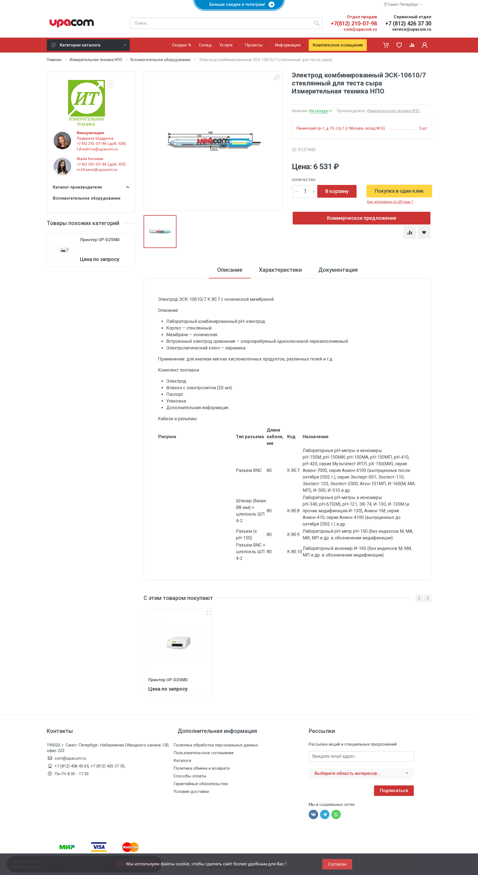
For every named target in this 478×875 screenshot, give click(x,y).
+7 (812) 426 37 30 (408, 23)
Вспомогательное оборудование (161, 60)
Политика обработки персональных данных (215, 745)
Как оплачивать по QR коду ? (390, 202)
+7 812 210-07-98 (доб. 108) (101, 143)
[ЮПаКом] (72, 23)
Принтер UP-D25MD (100, 239)
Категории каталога (80, 45)
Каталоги (182, 760)
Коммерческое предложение (361, 218)
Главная (54, 60)
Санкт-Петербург (403, 4)
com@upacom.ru (360, 29)
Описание (229, 270)
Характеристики (280, 270)
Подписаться (394, 790)
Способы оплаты (189, 776)
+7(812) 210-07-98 (354, 23)
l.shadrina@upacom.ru (97, 149)
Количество (303, 180)
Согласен (337, 864)
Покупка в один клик (399, 191)
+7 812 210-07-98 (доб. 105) (101, 164)
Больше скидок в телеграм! (239, 4)
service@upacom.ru (411, 29)
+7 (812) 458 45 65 (71, 766)
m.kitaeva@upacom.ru (97, 169)
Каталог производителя (77, 187)
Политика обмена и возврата (201, 768)
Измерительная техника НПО (96, 60)
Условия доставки (191, 791)
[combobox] (361, 773)
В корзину (337, 191)
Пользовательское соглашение (203, 752)
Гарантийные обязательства (200, 783)
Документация (338, 270)
